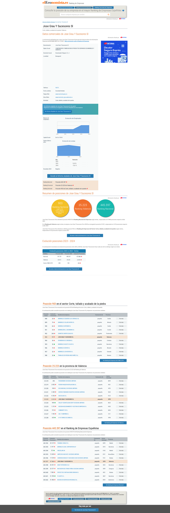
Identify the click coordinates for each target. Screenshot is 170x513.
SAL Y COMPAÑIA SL (63, 414)
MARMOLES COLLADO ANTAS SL (66, 322)
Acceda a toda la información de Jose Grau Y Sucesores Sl (85, 235)
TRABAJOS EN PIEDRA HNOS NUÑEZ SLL (68, 355)
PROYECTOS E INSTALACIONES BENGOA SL (68, 472)
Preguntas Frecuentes (64, 499)
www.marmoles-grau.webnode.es (64, 97)
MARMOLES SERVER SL (64, 348)
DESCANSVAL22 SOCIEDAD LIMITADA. (67, 388)
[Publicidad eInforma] (114, 62)
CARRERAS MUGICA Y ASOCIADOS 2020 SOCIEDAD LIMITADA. (72, 458)
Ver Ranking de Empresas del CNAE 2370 (113, 360)
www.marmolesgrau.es (61, 94)
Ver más (121, 318)
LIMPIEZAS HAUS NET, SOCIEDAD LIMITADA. (68, 454)
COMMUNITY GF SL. (63, 410)
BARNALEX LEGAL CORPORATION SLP (66, 447)
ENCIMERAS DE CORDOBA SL (65, 340)
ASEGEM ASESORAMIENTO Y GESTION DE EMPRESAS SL (72, 406)
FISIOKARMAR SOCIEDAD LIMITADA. (67, 381)
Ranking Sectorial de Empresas (103, 7)
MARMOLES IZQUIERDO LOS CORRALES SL (68, 318)
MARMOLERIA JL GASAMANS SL (66, 329)
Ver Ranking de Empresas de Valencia (114, 423)
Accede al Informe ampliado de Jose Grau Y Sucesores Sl (70, 176)
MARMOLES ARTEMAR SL (64, 326)
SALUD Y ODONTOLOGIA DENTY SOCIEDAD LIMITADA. (71, 402)
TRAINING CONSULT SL (62, 443)
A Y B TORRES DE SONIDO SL (65, 417)
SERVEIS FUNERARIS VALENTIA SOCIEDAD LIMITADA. (71, 392)
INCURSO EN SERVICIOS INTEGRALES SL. (67, 480)
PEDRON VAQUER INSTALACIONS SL (67, 384)
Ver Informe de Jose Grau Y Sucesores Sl (85, 510)
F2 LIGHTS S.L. (60, 476)
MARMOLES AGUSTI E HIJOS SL (66, 344)
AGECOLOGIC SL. (62, 395)
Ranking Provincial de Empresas (83, 7)
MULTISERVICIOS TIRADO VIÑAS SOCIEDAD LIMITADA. (70, 468)
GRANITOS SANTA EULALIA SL (65, 333)
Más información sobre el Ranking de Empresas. (77, 41)
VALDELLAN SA (61, 450)
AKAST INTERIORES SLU (63, 465)
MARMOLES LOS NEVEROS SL (65, 351)
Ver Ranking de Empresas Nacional (115, 485)
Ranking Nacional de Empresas (66, 7)
